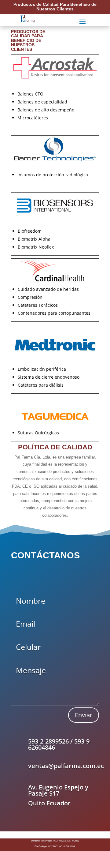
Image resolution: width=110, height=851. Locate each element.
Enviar (83, 715)
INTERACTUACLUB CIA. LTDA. (62, 846)
